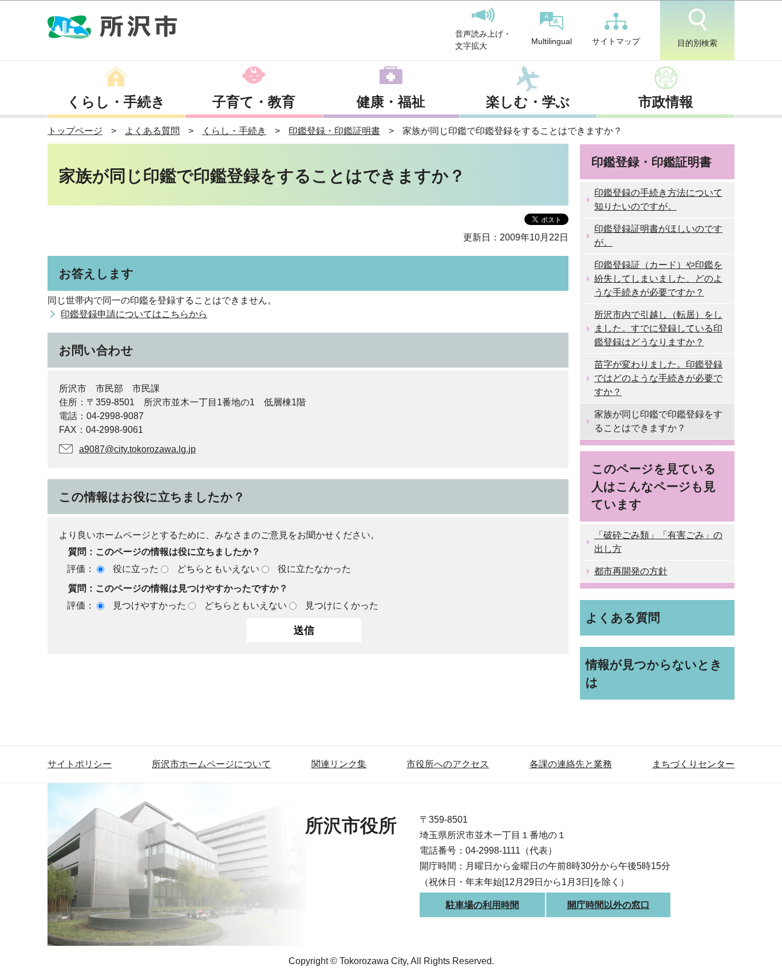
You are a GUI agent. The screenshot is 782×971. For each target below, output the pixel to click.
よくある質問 (152, 131)
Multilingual (551, 41)
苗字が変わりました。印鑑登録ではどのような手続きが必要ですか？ (658, 378)
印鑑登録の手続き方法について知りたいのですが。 (658, 199)
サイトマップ (616, 41)
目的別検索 (697, 43)
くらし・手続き (116, 101)
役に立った (136, 569)
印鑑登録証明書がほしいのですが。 (658, 235)
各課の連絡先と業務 (571, 764)
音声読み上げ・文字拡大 (483, 40)
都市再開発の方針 (631, 571)
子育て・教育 (253, 101)
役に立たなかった (314, 569)
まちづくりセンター (693, 764)
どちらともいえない (218, 569)
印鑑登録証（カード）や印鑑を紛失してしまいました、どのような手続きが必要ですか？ (658, 278)
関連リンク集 (338, 764)
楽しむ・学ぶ (528, 101)
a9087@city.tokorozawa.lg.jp (137, 449)
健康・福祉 (391, 101)
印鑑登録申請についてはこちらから (134, 314)
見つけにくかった (341, 605)
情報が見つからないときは (654, 673)
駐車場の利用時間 (482, 905)
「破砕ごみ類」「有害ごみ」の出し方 (658, 542)
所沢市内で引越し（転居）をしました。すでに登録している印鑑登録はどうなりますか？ (658, 328)
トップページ (75, 131)
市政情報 (665, 101)
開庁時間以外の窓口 (608, 905)
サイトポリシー (80, 764)
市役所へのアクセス (447, 764)
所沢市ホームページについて (211, 764)
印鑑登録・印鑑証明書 (334, 131)
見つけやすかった (149, 605)
